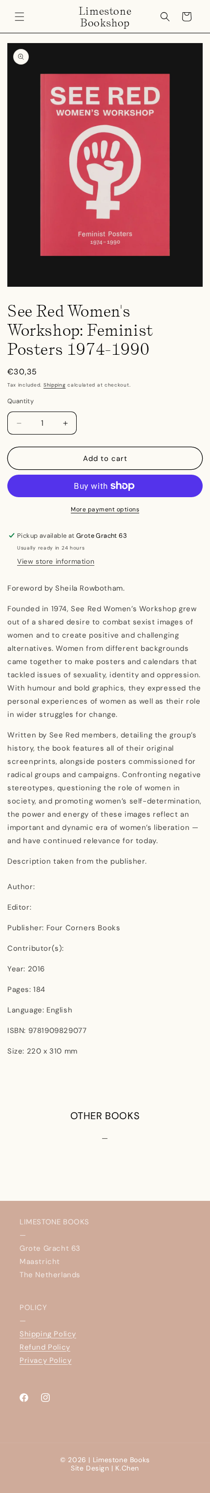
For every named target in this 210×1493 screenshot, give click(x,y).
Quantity (20, 401)
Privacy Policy (45, 1360)
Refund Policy (45, 1347)
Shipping (54, 385)
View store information (55, 561)
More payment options (105, 509)
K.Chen (127, 1468)
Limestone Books (121, 1459)
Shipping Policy (48, 1334)
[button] (19, 16)
